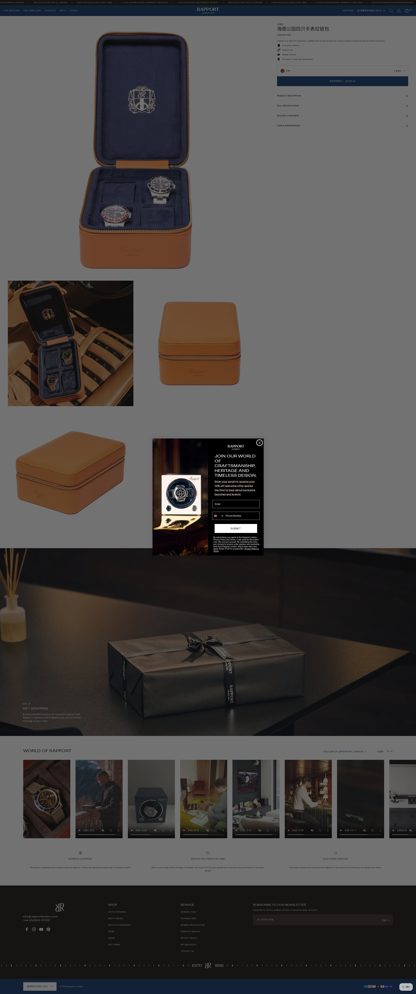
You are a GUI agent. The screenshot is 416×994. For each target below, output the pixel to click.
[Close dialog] (259, 443)
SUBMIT (236, 528)
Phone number (219, 509)
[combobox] (218, 516)
